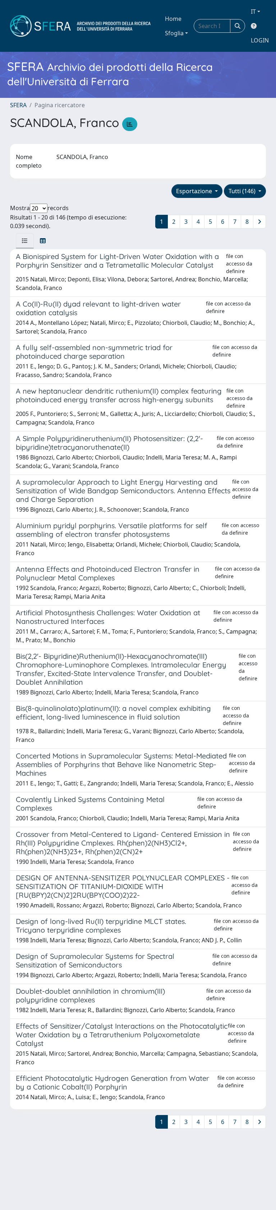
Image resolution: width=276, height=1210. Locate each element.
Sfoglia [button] (174, 33)
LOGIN (260, 40)
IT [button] (253, 11)
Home (173, 19)
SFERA (18, 105)
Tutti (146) (243, 191)
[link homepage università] (80, 26)
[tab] (25, 240)
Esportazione (194, 191)
